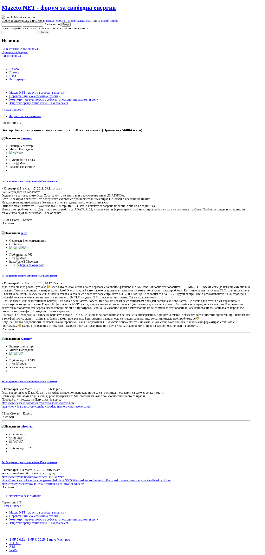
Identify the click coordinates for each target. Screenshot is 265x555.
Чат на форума (11, 55)
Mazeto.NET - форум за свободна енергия (59, 7)
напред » (17, 109)
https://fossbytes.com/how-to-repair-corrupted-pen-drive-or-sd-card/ (43, 483)
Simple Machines (58, 539)
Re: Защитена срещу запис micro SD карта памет (29, 180)
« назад (6, 109)
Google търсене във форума (20, 48)
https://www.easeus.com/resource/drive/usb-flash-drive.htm (38, 403)
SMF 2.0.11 (17, 539)
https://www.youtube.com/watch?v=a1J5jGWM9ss (33, 476)
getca (24, 233)
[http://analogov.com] (30, 265)
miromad (27, 426)
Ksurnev (26, 138)
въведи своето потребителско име (68, 20)
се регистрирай (108, 20)
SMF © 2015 (36, 539)
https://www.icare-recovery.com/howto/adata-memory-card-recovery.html (46, 406)
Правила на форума (15, 52)
